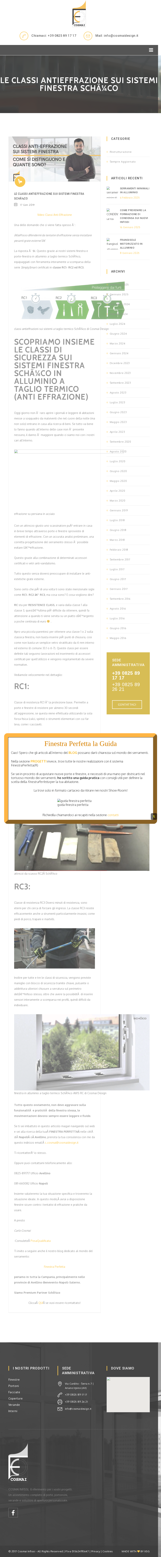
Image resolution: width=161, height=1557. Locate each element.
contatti (113, 815)
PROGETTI (39, 761)
